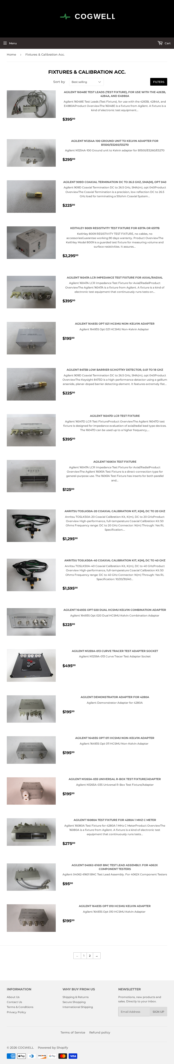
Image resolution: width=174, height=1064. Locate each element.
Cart (167, 43)
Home (11, 54)
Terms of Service (72, 1032)
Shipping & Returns (76, 997)
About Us (13, 997)
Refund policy (99, 1032)
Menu (13, 43)
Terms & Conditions (20, 1007)
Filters (158, 82)
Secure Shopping (74, 1002)
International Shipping (78, 1007)
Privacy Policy (16, 1012)
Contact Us (14, 1002)
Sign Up (158, 1011)
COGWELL (26, 1047)
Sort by (59, 82)
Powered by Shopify (53, 1047)
